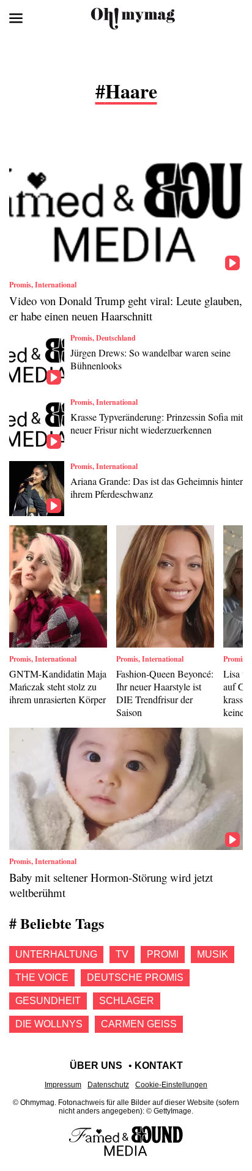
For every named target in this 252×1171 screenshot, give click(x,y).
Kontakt (159, 1065)
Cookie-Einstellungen (171, 1084)
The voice (42, 977)
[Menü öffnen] (16, 18)
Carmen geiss (139, 1024)
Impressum (63, 1084)
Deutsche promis (135, 977)
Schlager (126, 1001)
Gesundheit (48, 1001)
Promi (163, 954)
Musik (212, 954)
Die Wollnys (49, 1024)
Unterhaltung (56, 954)
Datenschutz (108, 1084)
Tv (122, 954)
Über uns (96, 1065)
